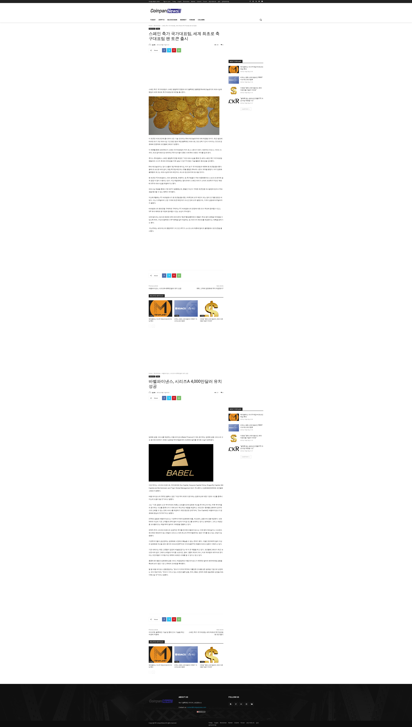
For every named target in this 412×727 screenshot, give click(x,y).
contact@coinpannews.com (196, 707)
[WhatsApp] (179, 50)
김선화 (153, 45)
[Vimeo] (259, 1)
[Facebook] (250, 1)
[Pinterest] (174, 50)
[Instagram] (253, 1)
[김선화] (150, 45)
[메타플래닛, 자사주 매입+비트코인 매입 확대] (160, 308)
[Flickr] (241, 704)
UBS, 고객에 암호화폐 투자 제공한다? (210, 288)
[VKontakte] (252, 704)
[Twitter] (256, 1)
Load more (245, 109)
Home (150, 26)
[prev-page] (150, 326)
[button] (260, 19)
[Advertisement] (223, 11)
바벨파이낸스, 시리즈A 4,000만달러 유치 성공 (165, 288)
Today (158, 28)
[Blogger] (231, 704)
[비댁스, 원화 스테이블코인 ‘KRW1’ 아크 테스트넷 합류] (186, 308)
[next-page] (153, 326)
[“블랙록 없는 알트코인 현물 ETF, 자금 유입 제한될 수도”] (234, 101)
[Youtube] (262, 1)
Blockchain (157, 26)
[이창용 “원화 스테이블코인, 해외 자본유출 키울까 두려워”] (211, 308)
